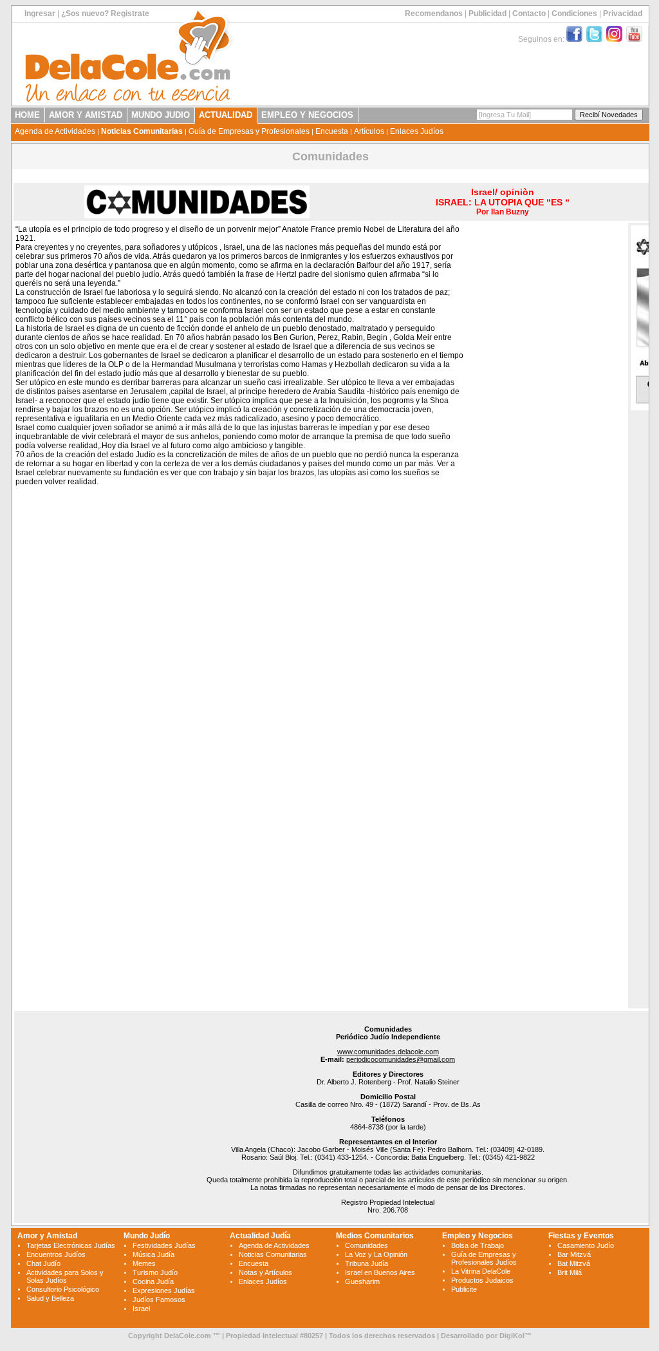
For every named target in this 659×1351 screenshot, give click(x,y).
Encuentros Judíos (56, 1254)
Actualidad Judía (260, 1235)
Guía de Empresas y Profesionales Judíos (484, 1258)
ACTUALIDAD (225, 115)
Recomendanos (434, 13)
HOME (27, 115)
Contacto (529, 13)
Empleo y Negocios (477, 1235)
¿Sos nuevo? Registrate (105, 13)
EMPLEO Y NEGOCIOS (307, 115)
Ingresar (39, 13)
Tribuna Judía (366, 1263)
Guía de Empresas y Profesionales (249, 131)
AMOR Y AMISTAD (85, 115)
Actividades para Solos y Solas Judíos (65, 1276)
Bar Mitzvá (574, 1254)
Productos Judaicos (482, 1280)
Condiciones (574, 13)
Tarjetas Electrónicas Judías (70, 1245)
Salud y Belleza (50, 1298)
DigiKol (511, 1335)
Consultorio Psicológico (62, 1289)
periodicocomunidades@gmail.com (400, 1059)
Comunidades (366, 1245)
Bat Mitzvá (573, 1263)
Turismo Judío (155, 1272)
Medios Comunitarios (375, 1235)
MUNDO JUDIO (160, 115)
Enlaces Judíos (416, 131)
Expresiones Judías (164, 1290)
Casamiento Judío (585, 1245)
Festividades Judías (164, 1245)
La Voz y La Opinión (376, 1254)
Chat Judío (43, 1263)
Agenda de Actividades (55, 131)
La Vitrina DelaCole (480, 1271)
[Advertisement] (544, 419)
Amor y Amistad (47, 1235)
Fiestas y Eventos (581, 1235)
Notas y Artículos (265, 1272)
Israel (141, 1308)
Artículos (369, 131)
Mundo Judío (147, 1235)
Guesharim (362, 1281)
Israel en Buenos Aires (380, 1272)
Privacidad (622, 13)
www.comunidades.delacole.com (388, 1051)
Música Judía (153, 1254)
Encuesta (331, 131)
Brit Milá (569, 1272)
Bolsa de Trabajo (477, 1245)
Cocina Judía (153, 1281)
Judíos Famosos (159, 1299)
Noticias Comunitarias (142, 131)
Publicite (464, 1289)
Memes (144, 1263)
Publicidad (487, 13)
